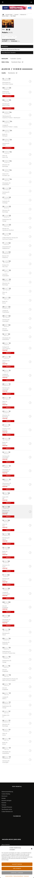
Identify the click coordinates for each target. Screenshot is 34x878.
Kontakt (4, 798)
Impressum (26, 876)
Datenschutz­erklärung (18, 876)
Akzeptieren (17, 864)
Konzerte (4, 802)
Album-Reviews (6, 844)
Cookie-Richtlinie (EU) (7, 811)
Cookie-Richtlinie (9, 876)
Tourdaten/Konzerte (7, 807)
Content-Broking (6, 794)
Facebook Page (16, 62)
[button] (31, 848)
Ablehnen (17, 868)
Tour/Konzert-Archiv (7, 809)
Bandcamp (11, 73)
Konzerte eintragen (6, 800)
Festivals (4, 805)
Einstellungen (17, 872)
